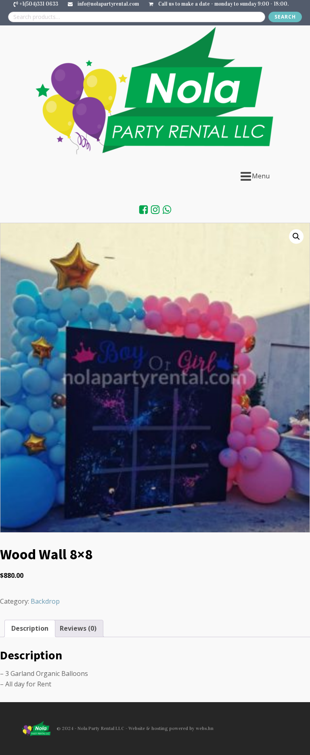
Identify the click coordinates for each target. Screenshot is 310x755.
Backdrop (45, 601)
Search (285, 16)
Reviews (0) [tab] (78, 628)
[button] (296, 236)
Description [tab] (29, 628)
